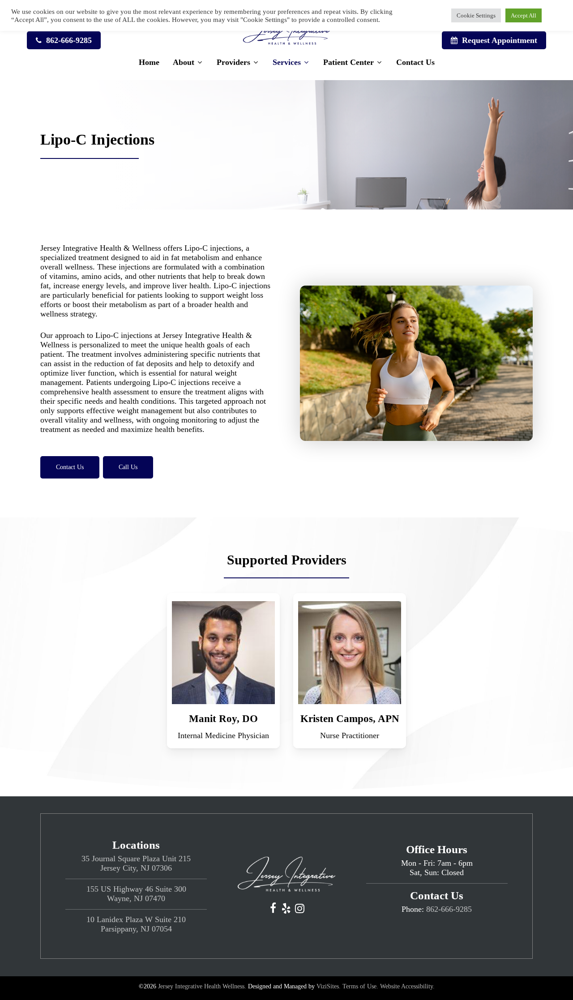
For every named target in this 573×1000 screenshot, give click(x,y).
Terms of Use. (360, 986)
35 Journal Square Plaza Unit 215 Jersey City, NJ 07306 (136, 863)
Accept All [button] (523, 15)
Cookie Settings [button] (476, 15)
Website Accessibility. (407, 986)
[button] (69, 467)
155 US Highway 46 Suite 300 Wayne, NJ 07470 (136, 894)
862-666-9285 (449, 909)
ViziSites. (328, 986)
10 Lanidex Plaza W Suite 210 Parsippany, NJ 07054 (136, 924)
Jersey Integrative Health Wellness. (202, 986)
